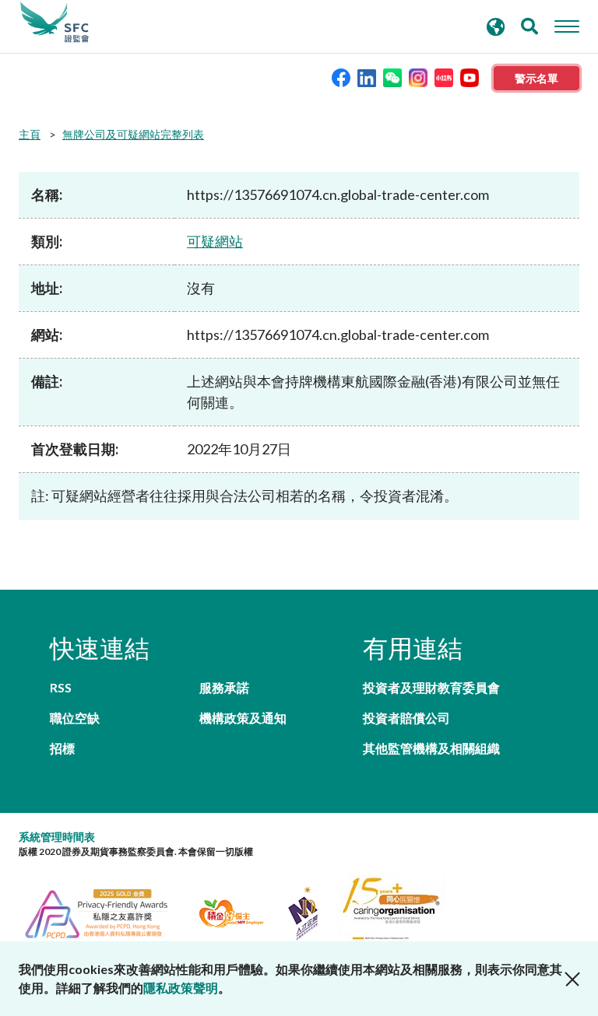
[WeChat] (392, 76)
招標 (62, 748)
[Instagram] (418, 76)
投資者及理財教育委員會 (431, 687)
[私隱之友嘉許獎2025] (105, 911)
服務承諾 (224, 687)
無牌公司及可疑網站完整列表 (133, 134)
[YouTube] (469, 76)
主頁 (29, 134)
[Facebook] (341, 76)
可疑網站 (215, 241)
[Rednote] (443, 76)
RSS (61, 687)
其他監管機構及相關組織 (431, 748)
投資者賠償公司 (406, 717)
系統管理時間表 (57, 836)
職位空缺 (75, 717)
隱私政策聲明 (180, 987)
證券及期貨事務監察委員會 (54, 22)
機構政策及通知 (243, 717)
